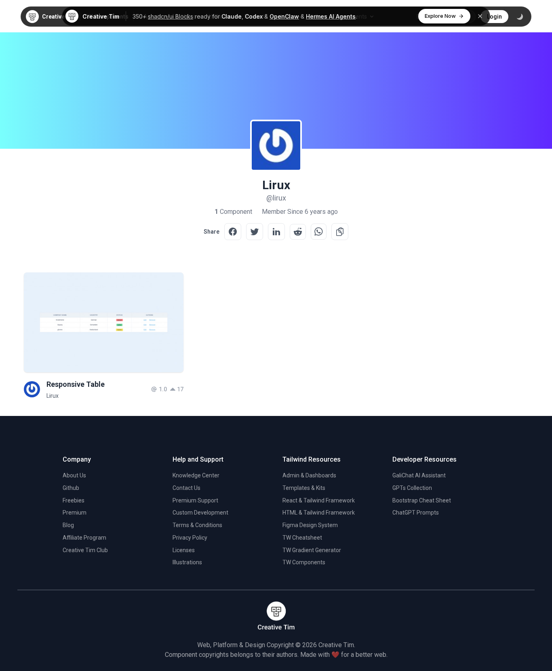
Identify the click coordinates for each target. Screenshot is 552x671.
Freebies (73, 500)
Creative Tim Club (85, 550)
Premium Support (195, 500)
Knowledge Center (196, 475)
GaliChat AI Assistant (419, 475)
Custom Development (200, 512)
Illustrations (187, 562)
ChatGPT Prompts (415, 512)
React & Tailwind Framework (318, 500)
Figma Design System (310, 525)
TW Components (303, 562)
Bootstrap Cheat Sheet (421, 500)
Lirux (52, 395)
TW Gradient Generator (311, 550)
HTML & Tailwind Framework (318, 512)
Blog (68, 525)
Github (71, 488)
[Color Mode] (519, 16)
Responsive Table (75, 384)
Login (494, 16)
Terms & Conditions (197, 525)
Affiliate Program (84, 537)
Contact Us (186, 488)
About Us (74, 475)
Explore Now (440, 16)
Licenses (184, 550)
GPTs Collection (412, 488)
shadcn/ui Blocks (170, 16)
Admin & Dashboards (309, 475)
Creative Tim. (336, 645)
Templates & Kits (303, 488)
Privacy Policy (190, 537)
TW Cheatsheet (302, 537)
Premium (74, 512)
